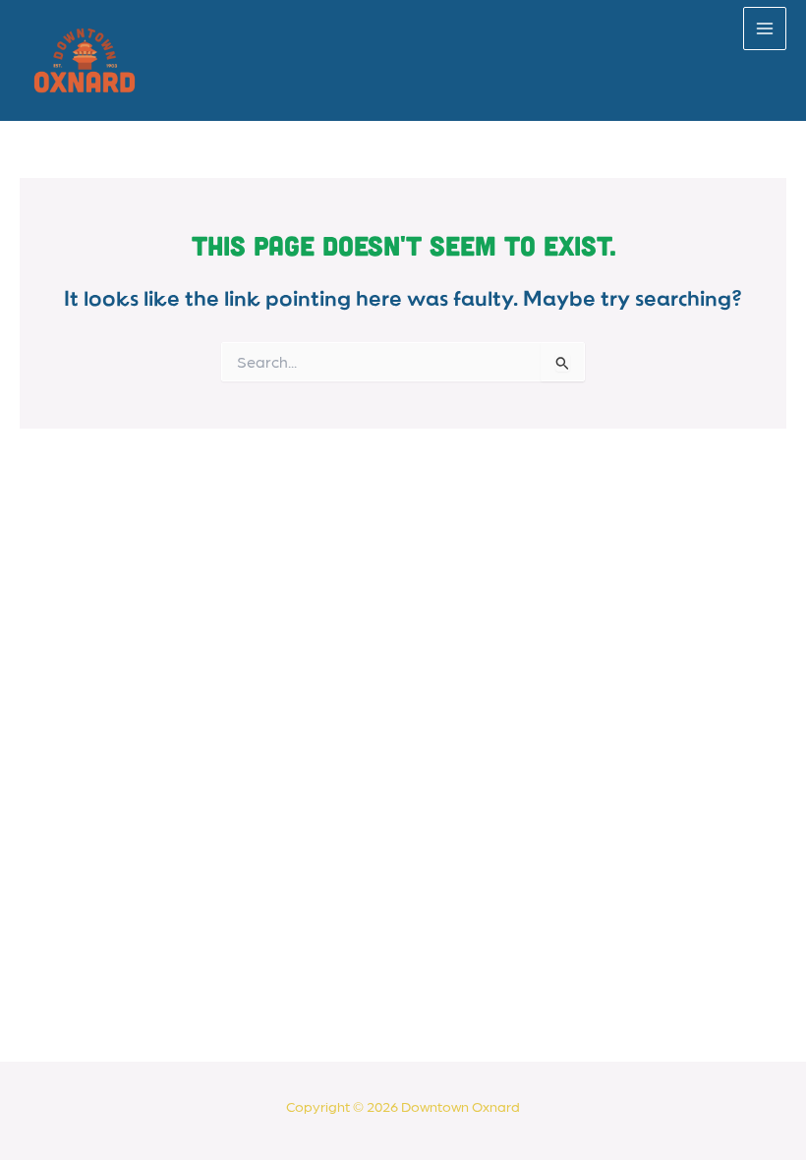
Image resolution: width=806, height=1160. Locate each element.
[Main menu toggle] (764, 28)
